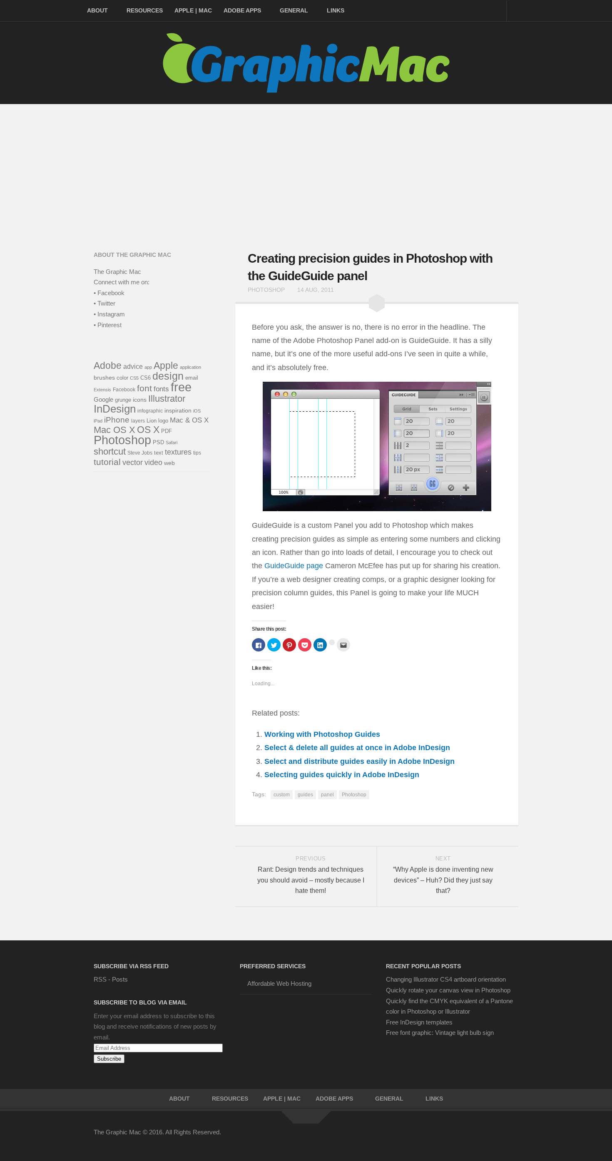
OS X (148, 429)
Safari (171, 442)
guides (305, 795)
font (144, 388)
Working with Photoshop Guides (322, 734)
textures (178, 452)
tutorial (107, 462)
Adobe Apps (242, 10)
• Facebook (109, 292)
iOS (197, 410)
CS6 (145, 378)
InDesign (115, 409)
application (190, 367)
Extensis (102, 389)
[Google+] (482, 1138)
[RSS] (512, 1138)
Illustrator (166, 398)
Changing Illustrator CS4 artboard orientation (446, 979)
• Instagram (109, 314)
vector (132, 462)
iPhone (116, 419)
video (153, 462)
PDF (166, 431)
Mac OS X (114, 430)
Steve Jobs (139, 453)
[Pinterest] (467, 1138)
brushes (104, 378)
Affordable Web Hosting (279, 983)
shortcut (110, 451)
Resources (145, 10)
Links (335, 10)
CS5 (134, 377)
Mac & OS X (189, 420)
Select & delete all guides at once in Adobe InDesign (357, 747)
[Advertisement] (306, 166)
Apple (166, 365)
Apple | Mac (193, 10)
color (122, 378)
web (169, 463)
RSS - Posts (111, 979)
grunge (123, 400)
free (181, 387)
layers (138, 421)
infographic (150, 411)
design (168, 376)
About (97, 10)
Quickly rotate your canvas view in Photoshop (448, 990)
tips (197, 452)
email (191, 378)
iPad (98, 420)
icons (140, 399)
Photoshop (266, 289)
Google (103, 399)
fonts (161, 389)
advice (133, 366)
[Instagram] (497, 1138)
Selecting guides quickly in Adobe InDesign (341, 775)
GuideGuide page (293, 566)
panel (327, 795)
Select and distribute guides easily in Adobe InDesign (359, 761)
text (158, 453)
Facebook (124, 390)
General (294, 10)
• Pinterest (108, 324)
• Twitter (104, 303)
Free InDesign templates (419, 1022)
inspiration (178, 410)
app (148, 367)
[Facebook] (437, 1138)
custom (282, 795)
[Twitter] (452, 1138)
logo (163, 421)
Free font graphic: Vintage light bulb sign (440, 1032)
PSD (158, 442)
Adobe (108, 365)
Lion (152, 421)
